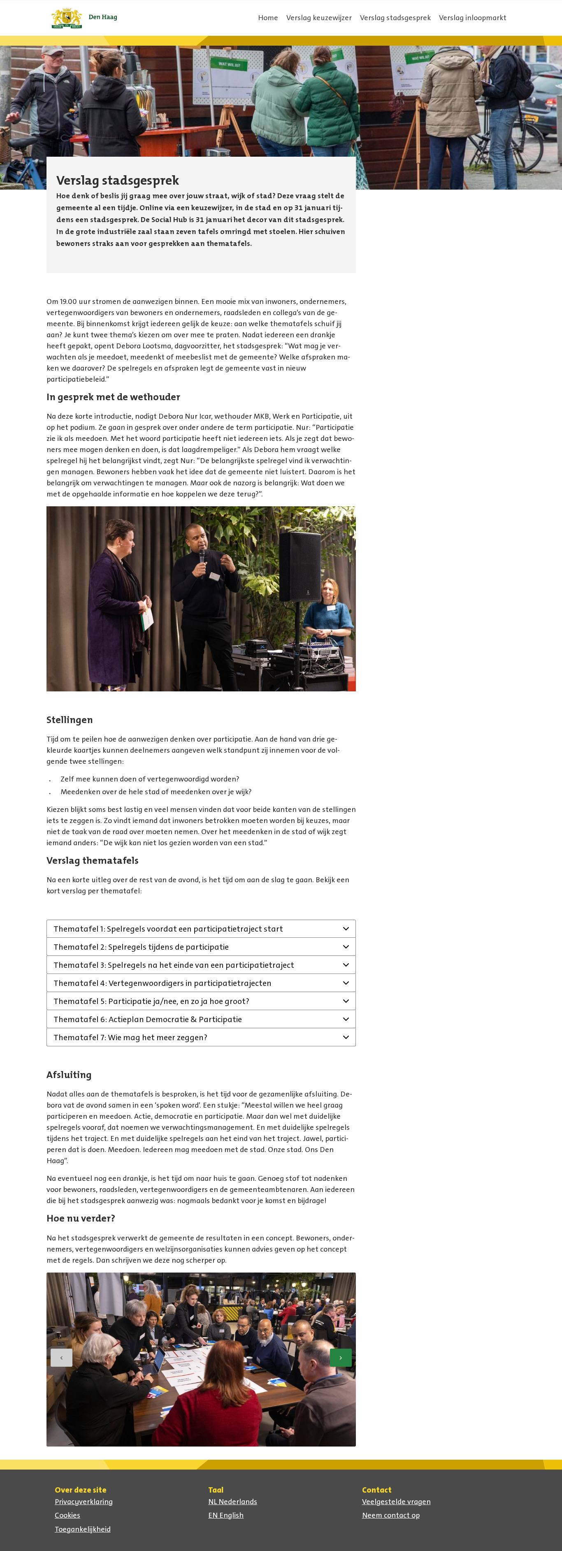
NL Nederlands (232, 1502)
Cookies (67, 1515)
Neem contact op (391, 1515)
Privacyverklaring (84, 1502)
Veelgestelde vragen (396, 1502)
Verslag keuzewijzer (319, 18)
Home (268, 18)
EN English (226, 1515)
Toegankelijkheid (83, 1529)
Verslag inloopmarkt (472, 18)
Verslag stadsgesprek (395, 18)
